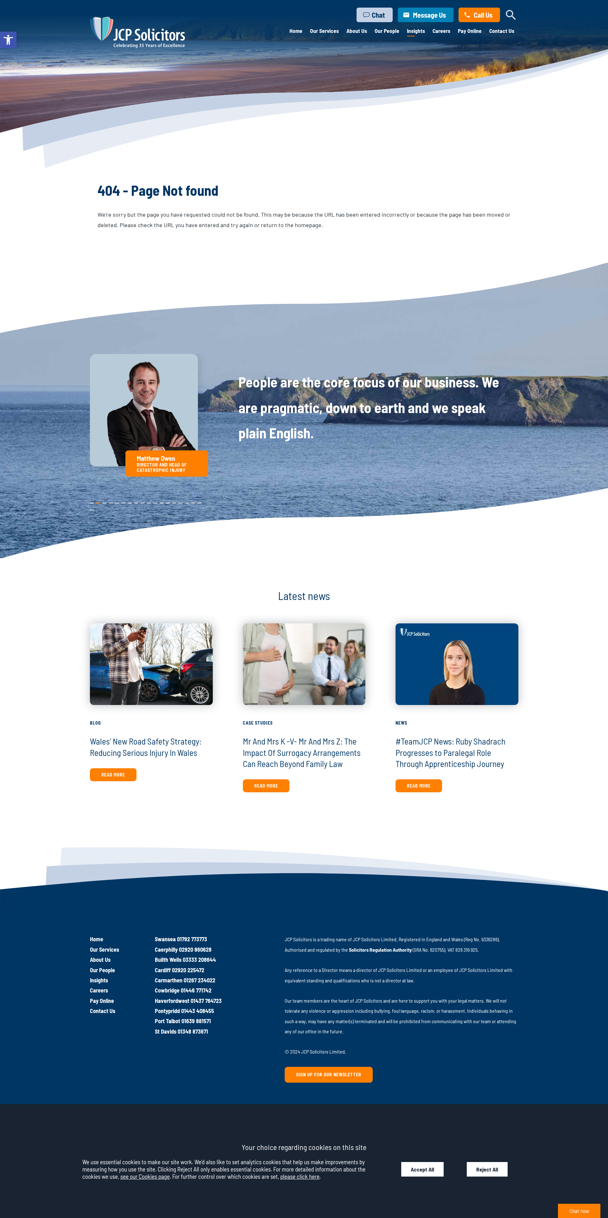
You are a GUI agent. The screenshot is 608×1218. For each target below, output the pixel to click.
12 (161, 502)
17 (193, 502)
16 (187, 502)
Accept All (422, 1169)
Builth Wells (168, 959)
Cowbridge (167, 990)
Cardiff (163, 970)
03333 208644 (199, 959)
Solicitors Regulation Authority (380, 950)
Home (295, 30)
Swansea (165, 939)
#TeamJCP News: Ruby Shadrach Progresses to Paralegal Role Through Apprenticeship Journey (450, 752)
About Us (356, 30)
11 (154, 502)
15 (180, 502)
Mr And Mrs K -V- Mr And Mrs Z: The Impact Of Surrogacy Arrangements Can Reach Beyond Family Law (302, 752)
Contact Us (501, 30)
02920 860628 (195, 949)
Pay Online (470, 30)
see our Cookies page (145, 1176)
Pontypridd (167, 1010)
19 (92, 508)
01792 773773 (192, 939)
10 (149, 502)
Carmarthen (168, 980)
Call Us (483, 15)
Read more (113, 774)
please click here (300, 1176)
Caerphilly (166, 949)
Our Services (324, 30)
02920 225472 (188, 970)
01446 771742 (196, 990)
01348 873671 (193, 1031)
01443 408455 (197, 1010)
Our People (387, 30)
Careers (441, 30)
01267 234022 (199, 980)
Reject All (487, 1169)
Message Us (429, 15)
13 (168, 502)
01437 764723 (206, 1000)
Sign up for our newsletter (328, 1074)
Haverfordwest (172, 1000)
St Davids (165, 1031)
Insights (416, 30)
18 (199, 502)
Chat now (579, 1210)
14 (174, 502)
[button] (8, 40)
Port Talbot (167, 1020)
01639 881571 (196, 1020)
